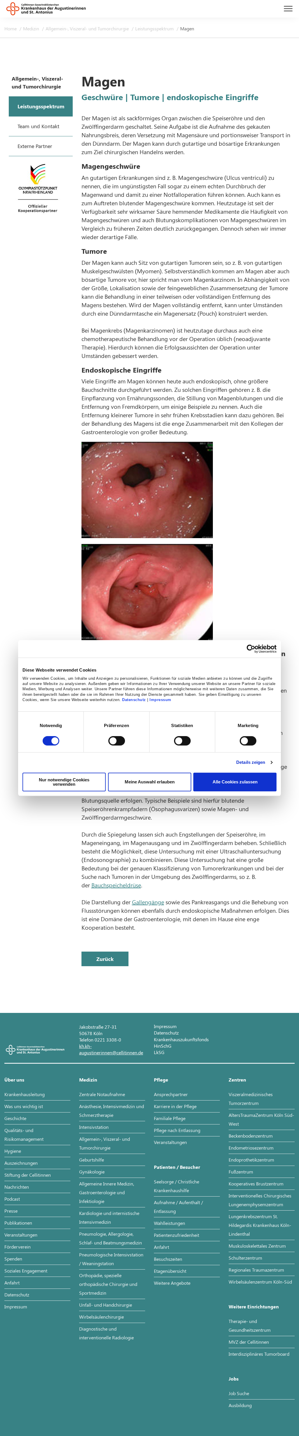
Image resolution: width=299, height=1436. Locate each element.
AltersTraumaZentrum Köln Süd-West (261, 1119)
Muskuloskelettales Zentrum (257, 1246)
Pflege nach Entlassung (177, 1130)
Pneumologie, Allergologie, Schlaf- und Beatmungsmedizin (110, 1238)
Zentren (237, 1080)
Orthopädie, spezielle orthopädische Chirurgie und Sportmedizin (108, 1284)
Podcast (12, 1199)
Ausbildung (240, 1405)
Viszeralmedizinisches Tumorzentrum (251, 1098)
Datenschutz (134, 700)
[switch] (116, 740)
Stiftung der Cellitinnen (27, 1175)
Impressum (160, 700)
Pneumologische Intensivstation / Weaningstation (111, 1258)
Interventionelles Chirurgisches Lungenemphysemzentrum (260, 1199)
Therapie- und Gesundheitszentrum (250, 1325)
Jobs (234, 1379)
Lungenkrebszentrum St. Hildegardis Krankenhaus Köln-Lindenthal (260, 1225)
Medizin (31, 28)
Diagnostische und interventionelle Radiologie (106, 1333)
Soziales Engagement (25, 1271)
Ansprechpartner (171, 1094)
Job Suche (239, 1393)
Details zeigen (250, 762)
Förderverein (17, 1247)
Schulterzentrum (245, 1258)
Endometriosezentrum (251, 1148)
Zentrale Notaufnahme (102, 1094)
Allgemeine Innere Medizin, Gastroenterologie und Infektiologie (106, 1192)
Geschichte (15, 1118)
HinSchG (162, 1046)
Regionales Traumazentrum (256, 1270)
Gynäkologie (92, 1172)
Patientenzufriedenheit (176, 1235)
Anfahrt (12, 1282)
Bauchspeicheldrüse (116, 885)
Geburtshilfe (91, 1160)
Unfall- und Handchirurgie (105, 1305)
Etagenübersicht (170, 1271)
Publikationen (18, 1223)
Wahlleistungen (169, 1223)
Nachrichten (16, 1187)
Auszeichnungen (21, 1163)
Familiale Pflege (169, 1118)
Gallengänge (148, 902)
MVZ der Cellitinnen (249, 1342)
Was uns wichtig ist (23, 1106)
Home (11, 28)
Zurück (105, 958)
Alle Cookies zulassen (235, 781)
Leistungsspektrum (155, 28)
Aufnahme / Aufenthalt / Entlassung (178, 1206)
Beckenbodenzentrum (251, 1136)
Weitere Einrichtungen (254, 1306)
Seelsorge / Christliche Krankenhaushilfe (176, 1185)
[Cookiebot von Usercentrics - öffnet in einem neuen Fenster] (251, 648)
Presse (11, 1211)
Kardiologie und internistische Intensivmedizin (109, 1217)
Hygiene (12, 1151)
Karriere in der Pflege (175, 1106)
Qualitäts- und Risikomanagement (24, 1134)
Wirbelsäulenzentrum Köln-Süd (260, 1282)
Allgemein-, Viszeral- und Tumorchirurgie (88, 28)
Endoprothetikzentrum (251, 1160)
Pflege (161, 1080)
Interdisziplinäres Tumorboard (259, 1354)
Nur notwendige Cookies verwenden (64, 782)
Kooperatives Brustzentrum (256, 1184)
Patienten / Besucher (177, 1167)
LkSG (159, 1052)
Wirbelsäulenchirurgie (101, 1317)
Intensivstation (94, 1127)
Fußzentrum (241, 1172)
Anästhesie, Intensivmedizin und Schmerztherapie (111, 1110)
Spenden (13, 1259)
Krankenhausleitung (24, 1094)
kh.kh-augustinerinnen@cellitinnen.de (111, 1049)
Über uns (14, 1080)
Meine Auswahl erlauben (150, 781)
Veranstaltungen (20, 1235)
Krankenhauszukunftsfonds (181, 1039)
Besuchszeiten (168, 1259)
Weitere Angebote (172, 1283)
